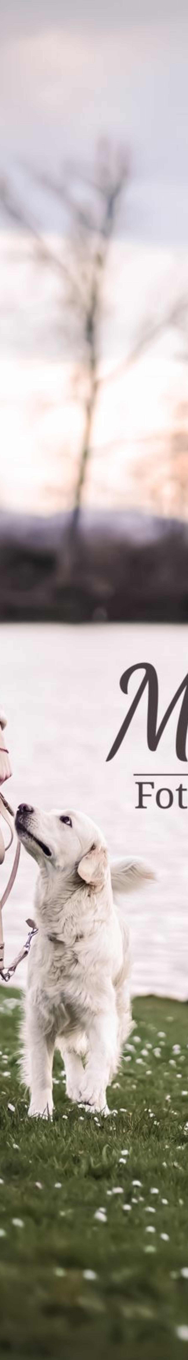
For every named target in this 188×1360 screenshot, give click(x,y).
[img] (94, 680)
